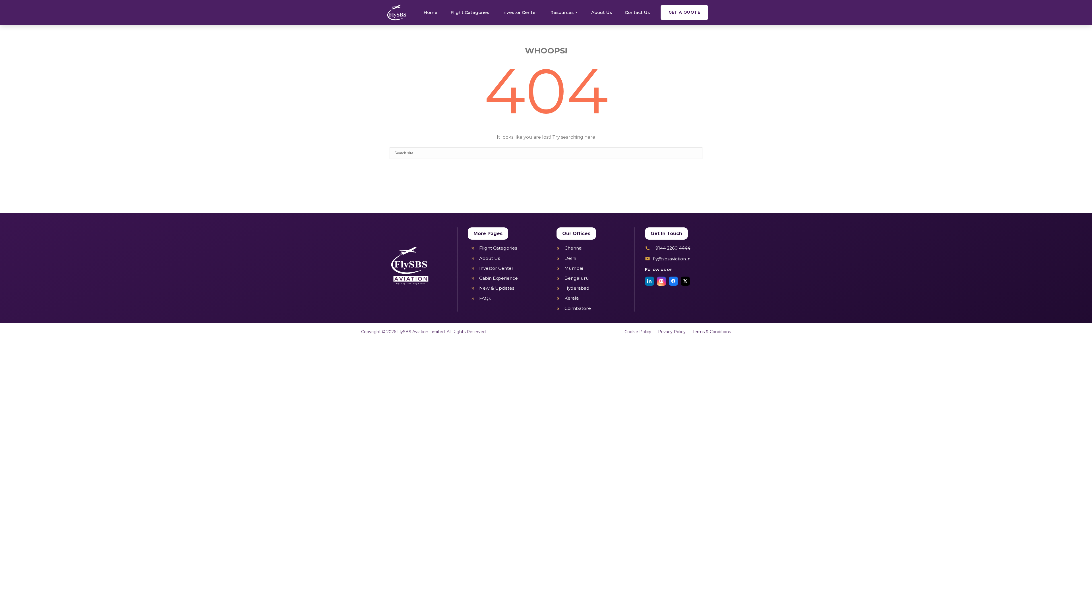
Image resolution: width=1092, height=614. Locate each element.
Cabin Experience (498, 278)
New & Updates (496, 288)
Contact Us (637, 12)
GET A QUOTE (684, 12)
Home (430, 12)
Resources (564, 12)
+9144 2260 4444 (671, 248)
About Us (601, 12)
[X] (685, 281)
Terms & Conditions (711, 331)
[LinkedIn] (649, 281)
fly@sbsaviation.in (671, 259)
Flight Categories (469, 12)
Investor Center (519, 12)
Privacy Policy (672, 331)
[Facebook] (673, 281)
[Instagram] (661, 281)
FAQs (485, 298)
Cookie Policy (637, 331)
